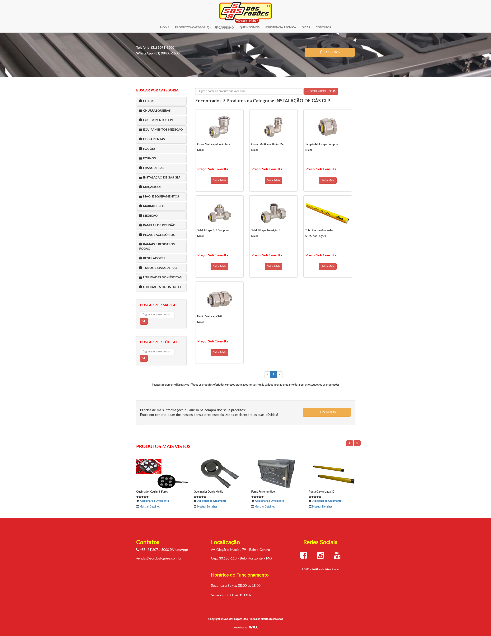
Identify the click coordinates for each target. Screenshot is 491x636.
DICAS (306, 27)
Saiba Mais (219, 180)
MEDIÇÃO (150, 215)
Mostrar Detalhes (149, 506)
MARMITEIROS (153, 206)
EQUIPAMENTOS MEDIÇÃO (162, 129)
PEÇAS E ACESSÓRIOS (158, 234)
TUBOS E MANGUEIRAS (159, 267)
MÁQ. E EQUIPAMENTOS (160, 196)
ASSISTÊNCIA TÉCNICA (280, 27)
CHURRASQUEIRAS (156, 110)
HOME (164, 27)
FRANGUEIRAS (153, 167)
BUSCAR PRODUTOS (320, 91)
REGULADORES (153, 258)
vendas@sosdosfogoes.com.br (159, 558)
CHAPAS (148, 101)
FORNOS (149, 158)
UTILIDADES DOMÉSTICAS (162, 277)
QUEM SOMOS (250, 27)
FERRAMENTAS (153, 139)
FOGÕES (149, 148)
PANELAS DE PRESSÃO (158, 225)
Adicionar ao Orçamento (154, 501)
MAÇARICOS (151, 186)
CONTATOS (323, 27)
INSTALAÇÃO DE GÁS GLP (161, 177)
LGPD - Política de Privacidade (320, 569)
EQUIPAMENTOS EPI (157, 120)
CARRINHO (226, 27)
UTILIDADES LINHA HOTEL (161, 287)
